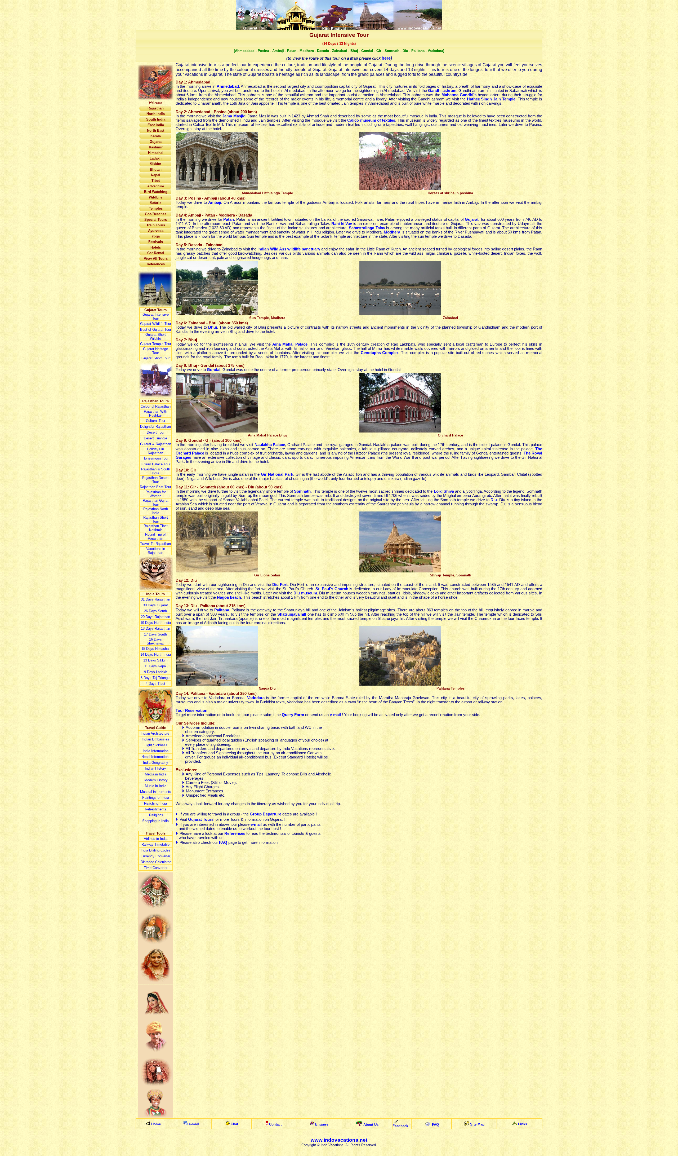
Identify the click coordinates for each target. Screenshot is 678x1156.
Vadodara (256, 698)
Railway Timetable (155, 844)
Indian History (155, 768)
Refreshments (155, 809)
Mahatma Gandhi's (458, 95)
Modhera (392, 232)
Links (522, 1124)
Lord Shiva (444, 491)
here (386, 58)
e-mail (335, 715)
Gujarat (472, 219)
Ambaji (214, 202)
